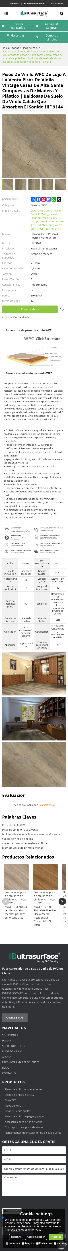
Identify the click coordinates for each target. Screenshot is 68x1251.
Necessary (14, 1243)
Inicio (6, 48)
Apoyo (6, 1056)
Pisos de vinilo (12, 1051)
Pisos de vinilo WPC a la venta (20, 829)
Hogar (6, 1040)
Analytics (29, 1243)
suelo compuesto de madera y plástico (25, 843)
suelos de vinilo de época (17, 838)
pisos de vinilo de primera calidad (23, 847)
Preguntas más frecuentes (20, 1062)
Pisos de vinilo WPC (14, 825)
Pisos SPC (10, 1100)
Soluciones (10, 1035)
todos (15, 48)
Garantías (17, 35)
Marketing (62, 1243)
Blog (5, 1067)
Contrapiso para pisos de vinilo (24, 1127)
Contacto (9, 1073)
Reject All (16, 1236)
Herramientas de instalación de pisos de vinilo (33, 1132)
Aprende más (15, 1017)
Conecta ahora (30, 309)
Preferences (45, 1243)
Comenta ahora (47, 805)
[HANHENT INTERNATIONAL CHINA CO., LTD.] (34, 13)
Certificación (56, 3)
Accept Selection (36, 1236)
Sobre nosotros (13, 1046)
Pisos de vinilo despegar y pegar (24, 1116)
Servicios (14, 3)
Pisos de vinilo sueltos (18, 1111)
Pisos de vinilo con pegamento (23, 1089)
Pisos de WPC (30, 48)
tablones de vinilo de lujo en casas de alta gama (31, 834)
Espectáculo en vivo (34, 3)
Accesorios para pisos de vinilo (23, 1122)
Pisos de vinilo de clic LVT (20, 1094)
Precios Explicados (18, 26)
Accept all (56, 1236)
